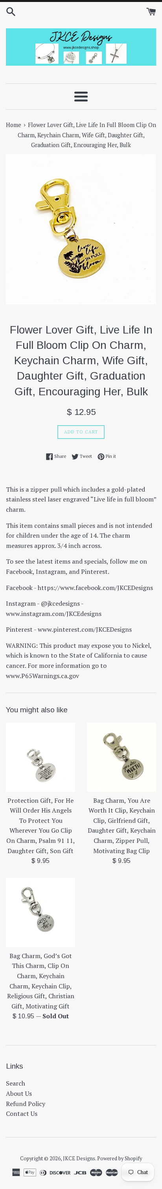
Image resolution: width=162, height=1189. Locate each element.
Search (15, 1083)
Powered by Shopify (119, 1158)
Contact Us (21, 1113)
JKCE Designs (79, 1158)
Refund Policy (25, 1103)
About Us (19, 1093)
